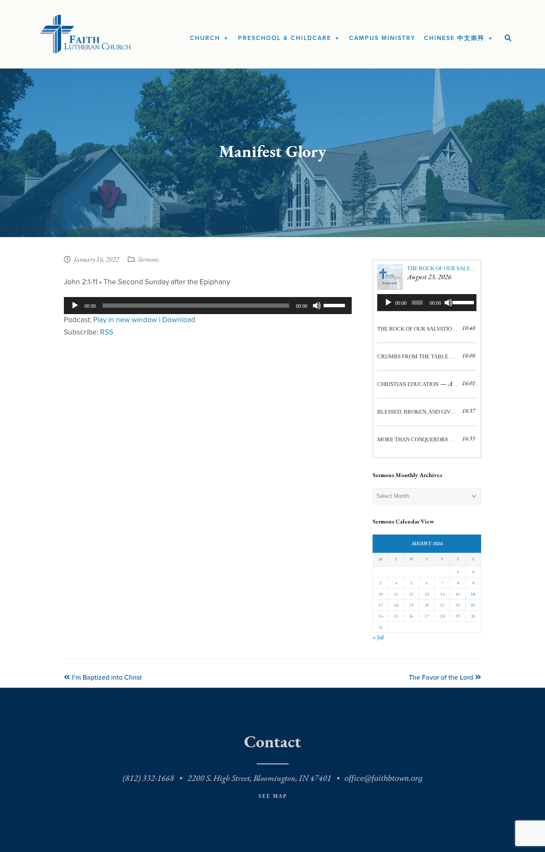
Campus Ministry (382, 38)
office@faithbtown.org (383, 778)
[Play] (75, 305)
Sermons (148, 260)
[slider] (335, 304)
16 (473, 594)
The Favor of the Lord (441, 677)
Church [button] (205, 38)
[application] (208, 305)
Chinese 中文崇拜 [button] (454, 38)
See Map (272, 796)
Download (178, 319)
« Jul (378, 637)
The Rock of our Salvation (446, 268)
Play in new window (125, 319)
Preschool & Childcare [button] (284, 38)
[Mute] (317, 305)
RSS (106, 332)
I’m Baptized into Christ (107, 677)
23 (473, 605)
